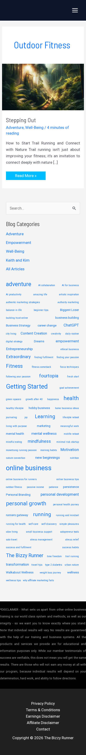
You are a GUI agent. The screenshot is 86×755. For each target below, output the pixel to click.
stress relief (72, 539)
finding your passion (68, 357)
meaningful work (69, 426)
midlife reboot (71, 433)
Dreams (39, 341)
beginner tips (41, 310)
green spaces (13, 399)
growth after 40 (34, 399)
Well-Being (34, 127)
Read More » (25, 176)
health (71, 398)
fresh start (73, 376)
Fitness (14, 366)
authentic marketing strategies (23, 302)
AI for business (70, 285)
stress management (41, 539)
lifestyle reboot (71, 417)
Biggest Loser (69, 310)
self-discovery (49, 524)
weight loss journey (50, 572)
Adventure (15, 127)
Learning (45, 416)
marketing (43, 426)
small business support (39, 531)
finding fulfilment (43, 357)
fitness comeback (41, 366)
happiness (53, 399)
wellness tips (13, 580)
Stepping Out (21, 119)
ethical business (70, 349)
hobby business (39, 408)
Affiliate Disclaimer (43, 722)
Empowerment (18, 242)
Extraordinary (18, 356)
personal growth (26, 503)
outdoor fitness (14, 487)
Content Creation (34, 333)
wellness (73, 572)
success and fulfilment (18, 547)
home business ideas (67, 408)
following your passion (18, 376)
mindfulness (39, 441)
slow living (12, 531)
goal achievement (69, 387)
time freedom (54, 556)
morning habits (48, 450)
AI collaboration (46, 285)
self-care (33, 524)
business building (67, 317)
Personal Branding (18, 494)
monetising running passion (21, 450)
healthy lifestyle (15, 408)
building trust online (17, 317)
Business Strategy (18, 325)
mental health (15, 433)
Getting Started (27, 386)
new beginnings (47, 458)
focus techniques (69, 366)
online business (29, 468)
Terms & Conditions (43, 710)
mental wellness (44, 433)
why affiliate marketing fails (38, 580)
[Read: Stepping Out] (43, 86)
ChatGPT (71, 325)
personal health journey (66, 504)
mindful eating (14, 441)
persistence (71, 487)
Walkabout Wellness (19, 572)
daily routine (72, 333)
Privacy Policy (43, 703)
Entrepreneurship (19, 349)
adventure (18, 284)
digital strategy (14, 341)
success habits (70, 547)
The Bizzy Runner (24, 555)
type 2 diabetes (53, 564)
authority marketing (68, 302)
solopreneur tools (69, 531)
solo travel (11, 539)
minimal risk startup (67, 441)
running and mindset (67, 515)
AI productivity (13, 294)
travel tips (36, 564)
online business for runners (21, 479)
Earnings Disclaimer (43, 716)
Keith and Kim (18, 260)
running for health (16, 524)
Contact (43, 729)
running (42, 514)
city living (11, 333)
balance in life (14, 310)
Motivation (70, 449)
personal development (60, 494)
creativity (56, 333)
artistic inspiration (69, 294)
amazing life (40, 294)
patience (53, 487)
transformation (17, 564)
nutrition (74, 457)
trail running (72, 556)
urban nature (72, 564)
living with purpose (16, 426)
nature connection (15, 457)
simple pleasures (69, 524)
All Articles (15, 269)
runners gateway (17, 515)
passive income (35, 487)
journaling (11, 417)
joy (26, 417)
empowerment (67, 341)
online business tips (67, 479)
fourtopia (48, 376)
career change (47, 325)
